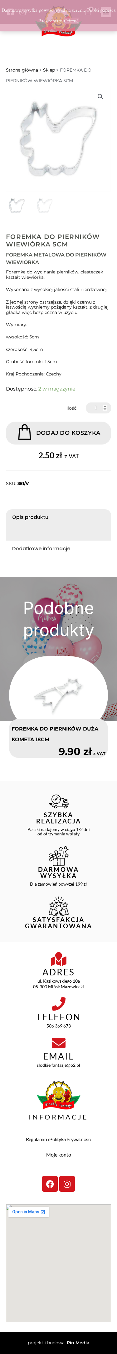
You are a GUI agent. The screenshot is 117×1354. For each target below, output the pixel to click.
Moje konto (58, 1154)
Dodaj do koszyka (68, 432)
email (58, 1056)
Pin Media (78, 1343)
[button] (100, 96)
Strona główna (22, 70)
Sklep (49, 70)
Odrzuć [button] (71, 21)
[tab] (58, 517)
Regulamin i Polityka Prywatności (58, 1139)
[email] (59, 1043)
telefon (58, 1016)
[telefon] (59, 1004)
